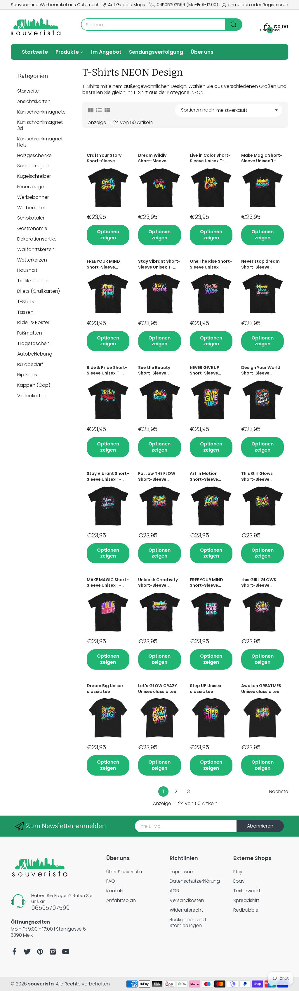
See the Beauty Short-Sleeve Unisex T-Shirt (154, 370)
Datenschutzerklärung (195, 881)
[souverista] (35, 26)
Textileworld (246, 890)
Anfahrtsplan (121, 900)
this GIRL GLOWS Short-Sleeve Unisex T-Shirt (258, 582)
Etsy (237, 871)
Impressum (182, 871)
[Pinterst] (40, 951)
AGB (174, 890)
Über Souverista (124, 871)
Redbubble (245, 910)
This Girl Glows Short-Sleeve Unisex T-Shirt (257, 476)
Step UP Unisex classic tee (205, 688)
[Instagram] (52, 951)
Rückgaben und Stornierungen (188, 922)
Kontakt (115, 890)
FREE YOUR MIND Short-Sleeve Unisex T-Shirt (103, 264)
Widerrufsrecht (186, 910)
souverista (41, 983)
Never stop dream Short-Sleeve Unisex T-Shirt (260, 264)
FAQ (110, 881)
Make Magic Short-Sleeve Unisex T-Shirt (261, 158)
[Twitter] (27, 951)
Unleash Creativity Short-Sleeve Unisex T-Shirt (158, 582)
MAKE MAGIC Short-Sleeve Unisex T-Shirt (108, 582)
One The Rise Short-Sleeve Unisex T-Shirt (211, 264)
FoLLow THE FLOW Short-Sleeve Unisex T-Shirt (156, 476)
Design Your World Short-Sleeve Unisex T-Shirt (260, 370)
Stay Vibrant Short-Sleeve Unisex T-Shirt (159, 264)
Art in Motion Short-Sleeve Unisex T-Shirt (205, 476)
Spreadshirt (246, 900)
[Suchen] (233, 24)
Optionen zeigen (108, 234)
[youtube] (65, 951)
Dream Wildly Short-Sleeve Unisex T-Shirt (153, 158)
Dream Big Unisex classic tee (105, 688)
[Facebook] (14, 951)
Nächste (278, 792)
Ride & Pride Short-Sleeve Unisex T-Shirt (107, 370)
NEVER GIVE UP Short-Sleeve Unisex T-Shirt (205, 370)
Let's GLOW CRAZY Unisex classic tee (157, 688)
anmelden (239, 4)
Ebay (239, 881)
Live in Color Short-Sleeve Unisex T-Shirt (210, 158)
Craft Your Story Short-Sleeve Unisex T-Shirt (104, 158)
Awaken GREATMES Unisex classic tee (261, 688)
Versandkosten (187, 900)
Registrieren (275, 4)
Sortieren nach (197, 110)
